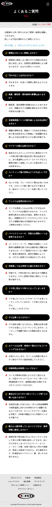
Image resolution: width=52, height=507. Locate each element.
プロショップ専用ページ (20, 485)
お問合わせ (37, 485)
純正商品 (38, 477)
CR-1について (16, 477)
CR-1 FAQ (8, 45)
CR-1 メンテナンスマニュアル (31, 45)
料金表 (27, 477)
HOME (34, 24)
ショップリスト (13, 481)
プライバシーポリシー (26, 489)
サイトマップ (39, 481)
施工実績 (27, 481)
